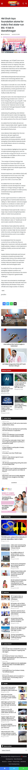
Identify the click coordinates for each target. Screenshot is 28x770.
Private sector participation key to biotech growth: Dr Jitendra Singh (13, 321)
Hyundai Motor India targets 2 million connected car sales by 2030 (6, 409)
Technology (9, 315)
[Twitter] (7, 303)
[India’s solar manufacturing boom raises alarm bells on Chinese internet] (5, 547)
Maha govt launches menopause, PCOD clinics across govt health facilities (8, 696)
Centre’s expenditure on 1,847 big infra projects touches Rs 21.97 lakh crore (20, 385)
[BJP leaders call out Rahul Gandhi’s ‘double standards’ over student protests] (5, 605)
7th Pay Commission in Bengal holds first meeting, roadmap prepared (18, 636)
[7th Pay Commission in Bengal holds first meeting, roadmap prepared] (5, 636)
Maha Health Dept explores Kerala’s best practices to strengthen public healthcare (9, 688)
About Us (4, 761)
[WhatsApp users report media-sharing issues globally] (21, 399)
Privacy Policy (16, 761)
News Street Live (6, 34)
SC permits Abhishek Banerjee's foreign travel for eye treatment (8, 726)
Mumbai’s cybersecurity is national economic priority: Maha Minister (18, 612)
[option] (14, 317)
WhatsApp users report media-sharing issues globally (20, 405)
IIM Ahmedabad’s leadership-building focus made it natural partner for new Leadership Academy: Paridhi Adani (19, 583)
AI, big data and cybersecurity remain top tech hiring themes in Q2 (7, 389)
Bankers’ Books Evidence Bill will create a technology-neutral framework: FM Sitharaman (18, 573)
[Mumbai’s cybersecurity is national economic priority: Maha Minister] (5, 613)
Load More (14, 482)
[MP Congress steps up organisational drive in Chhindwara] (5, 597)
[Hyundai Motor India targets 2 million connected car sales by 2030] (7, 400)
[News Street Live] (14, 3)
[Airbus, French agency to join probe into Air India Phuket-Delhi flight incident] (5, 629)
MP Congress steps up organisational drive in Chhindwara (17, 597)
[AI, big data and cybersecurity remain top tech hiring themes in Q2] (7, 379)
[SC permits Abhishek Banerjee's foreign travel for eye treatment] (22, 727)
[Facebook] (4, 303)
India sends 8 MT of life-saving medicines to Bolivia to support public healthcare (9, 733)
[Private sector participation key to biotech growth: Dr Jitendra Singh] (5, 565)
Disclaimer (23, 761)
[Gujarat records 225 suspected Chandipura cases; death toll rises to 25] (22, 712)
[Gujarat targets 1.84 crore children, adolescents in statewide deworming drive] (22, 719)
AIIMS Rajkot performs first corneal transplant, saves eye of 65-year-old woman (8, 703)
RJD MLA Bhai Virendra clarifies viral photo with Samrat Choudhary (17, 620)
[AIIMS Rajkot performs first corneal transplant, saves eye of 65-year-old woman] (22, 703)
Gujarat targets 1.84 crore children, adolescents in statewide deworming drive (8, 718)
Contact (10, 761)
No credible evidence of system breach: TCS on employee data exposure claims (18, 555)
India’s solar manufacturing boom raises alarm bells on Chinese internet (18, 546)
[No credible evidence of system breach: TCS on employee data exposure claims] (5, 557)
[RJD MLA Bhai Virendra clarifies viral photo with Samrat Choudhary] (5, 621)
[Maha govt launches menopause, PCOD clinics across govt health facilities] (22, 697)
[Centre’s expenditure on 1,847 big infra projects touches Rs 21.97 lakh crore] (21, 377)
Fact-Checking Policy (14, 764)
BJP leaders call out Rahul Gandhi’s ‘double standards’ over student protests (18, 605)
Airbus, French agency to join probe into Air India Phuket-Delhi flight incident (19, 628)
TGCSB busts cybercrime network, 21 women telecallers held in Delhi (14, 538)
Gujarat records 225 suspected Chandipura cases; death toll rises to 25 (8, 711)
